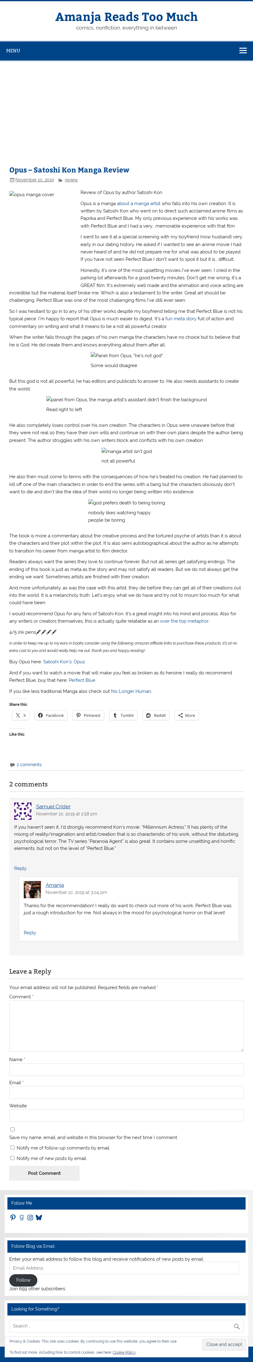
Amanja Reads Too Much (126, 16)
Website (18, 1106)
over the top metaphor (184, 621)
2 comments (29, 764)
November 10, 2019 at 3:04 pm (76, 892)
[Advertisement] (126, 107)
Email (16, 1083)
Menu (13, 51)
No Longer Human (131, 691)
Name (17, 1059)
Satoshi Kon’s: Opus (64, 662)
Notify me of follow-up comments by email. (63, 1148)
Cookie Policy (124, 1352)
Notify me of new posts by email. (52, 1158)
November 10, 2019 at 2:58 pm (66, 813)
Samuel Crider (53, 806)
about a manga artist (138, 203)
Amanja (55, 885)
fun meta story (181, 318)
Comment (21, 997)
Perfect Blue (82, 680)
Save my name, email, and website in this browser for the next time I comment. (93, 1137)
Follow (23, 1280)
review (71, 179)
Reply (20, 868)
